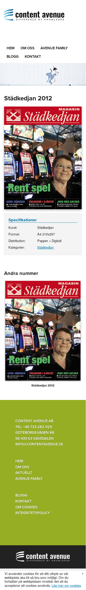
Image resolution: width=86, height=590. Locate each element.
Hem (10, 48)
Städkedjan (45, 247)
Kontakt (33, 56)
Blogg (13, 56)
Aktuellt (23, 472)
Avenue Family (54, 48)
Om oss (28, 48)
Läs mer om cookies (66, 585)
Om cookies (26, 507)
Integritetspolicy (32, 513)
